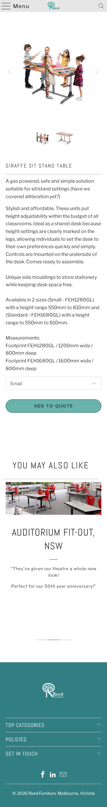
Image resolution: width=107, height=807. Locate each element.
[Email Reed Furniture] (63, 775)
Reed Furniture (42, 793)
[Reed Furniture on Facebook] (42, 775)
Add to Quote (53, 406)
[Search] (101, 6)
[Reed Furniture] (53, 6)
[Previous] (10, 72)
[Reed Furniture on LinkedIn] (53, 775)
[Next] (97, 72)
